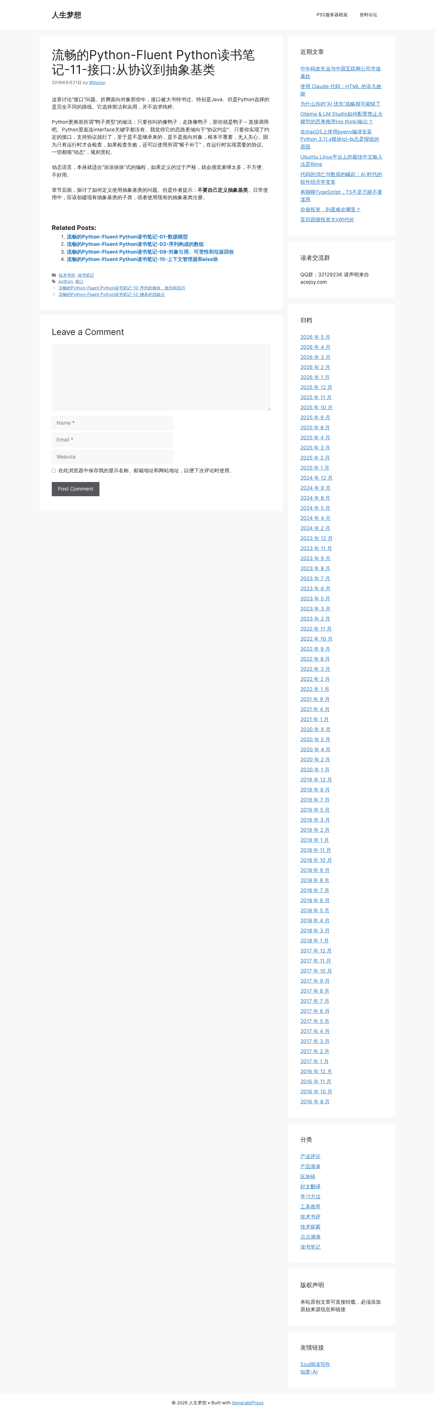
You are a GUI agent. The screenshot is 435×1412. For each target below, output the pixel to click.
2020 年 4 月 (315, 749)
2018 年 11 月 (315, 850)
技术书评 (67, 275)
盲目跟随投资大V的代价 (327, 220)
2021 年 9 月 (315, 699)
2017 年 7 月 (314, 1001)
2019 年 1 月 (314, 840)
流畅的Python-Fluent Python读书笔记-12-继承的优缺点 (112, 294)
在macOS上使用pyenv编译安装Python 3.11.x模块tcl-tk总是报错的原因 (339, 139)
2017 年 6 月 (315, 1011)
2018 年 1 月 (314, 941)
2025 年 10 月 (316, 407)
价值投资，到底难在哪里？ (330, 209)
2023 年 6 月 (315, 588)
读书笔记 (86, 275)
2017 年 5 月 (314, 1021)
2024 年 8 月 (315, 498)
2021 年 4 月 (315, 709)
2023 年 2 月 (315, 619)
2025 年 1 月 (314, 468)
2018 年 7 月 (314, 890)
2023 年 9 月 (315, 558)
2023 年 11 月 (316, 548)
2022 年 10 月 (316, 639)
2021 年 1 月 (314, 719)
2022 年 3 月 (315, 669)
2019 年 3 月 (315, 820)
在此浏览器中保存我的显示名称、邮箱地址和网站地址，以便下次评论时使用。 (146, 470)
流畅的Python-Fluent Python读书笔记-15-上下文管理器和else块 (142, 259)
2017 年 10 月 (316, 971)
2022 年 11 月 (316, 629)
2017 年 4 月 (315, 1031)
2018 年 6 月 (315, 900)
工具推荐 (310, 1207)
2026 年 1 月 (315, 377)
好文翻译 (310, 1186)
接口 (79, 281)
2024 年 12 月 (316, 478)
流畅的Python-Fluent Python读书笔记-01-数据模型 (127, 237)
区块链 (307, 1176)
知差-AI (309, 1372)
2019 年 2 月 (315, 830)
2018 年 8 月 (314, 880)
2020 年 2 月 (315, 760)
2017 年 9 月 (315, 981)
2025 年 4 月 (315, 438)
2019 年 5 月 (315, 810)
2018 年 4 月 (315, 920)
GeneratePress (248, 1402)
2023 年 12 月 (316, 538)
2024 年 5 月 (315, 508)
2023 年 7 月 (315, 578)
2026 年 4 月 (315, 347)
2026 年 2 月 (315, 367)
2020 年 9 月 (315, 729)
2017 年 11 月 (315, 961)
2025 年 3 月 (315, 448)
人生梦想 (66, 14)
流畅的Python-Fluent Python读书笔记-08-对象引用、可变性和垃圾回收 (150, 252)
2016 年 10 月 (316, 1092)
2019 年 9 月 (315, 790)
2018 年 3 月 (315, 931)
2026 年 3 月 (315, 357)
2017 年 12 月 (316, 951)
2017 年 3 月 (315, 1041)
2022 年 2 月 (315, 679)
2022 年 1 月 (314, 689)
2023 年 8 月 (315, 568)
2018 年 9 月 (315, 870)
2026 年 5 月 (315, 337)
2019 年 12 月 (316, 780)
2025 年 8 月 (315, 428)
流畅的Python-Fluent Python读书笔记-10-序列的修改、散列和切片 (122, 287)
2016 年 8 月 (315, 1102)
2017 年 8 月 (314, 991)
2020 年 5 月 (315, 739)
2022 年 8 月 (315, 659)
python (66, 281)
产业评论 (310, 1156)
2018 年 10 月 (316, 860)
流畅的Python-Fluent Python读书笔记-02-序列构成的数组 (135, 244)
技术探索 (310, 1227)
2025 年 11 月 (316, 397)
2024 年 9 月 (315, 488)
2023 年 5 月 (315, 599)
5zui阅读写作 (315, 1364)
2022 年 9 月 (315, 649)
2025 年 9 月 (315, 417)
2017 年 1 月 (314, 1061)
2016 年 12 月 (316, 1071)
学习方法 (310, 1197)
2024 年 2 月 (315, 528)
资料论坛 (368, 14)
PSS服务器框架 (332, 14)
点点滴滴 (310, 1237)
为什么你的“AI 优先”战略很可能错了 (340, 104)
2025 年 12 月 (316, 387)
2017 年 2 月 (314, 1051)
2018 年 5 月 (314, 910)
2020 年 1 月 (315, 770)
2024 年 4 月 (315, 518)
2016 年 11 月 (315, 1081)
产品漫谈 (310, 1166)
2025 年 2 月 (315, 458)
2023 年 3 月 (315, 609)
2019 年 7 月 (315, 800)
